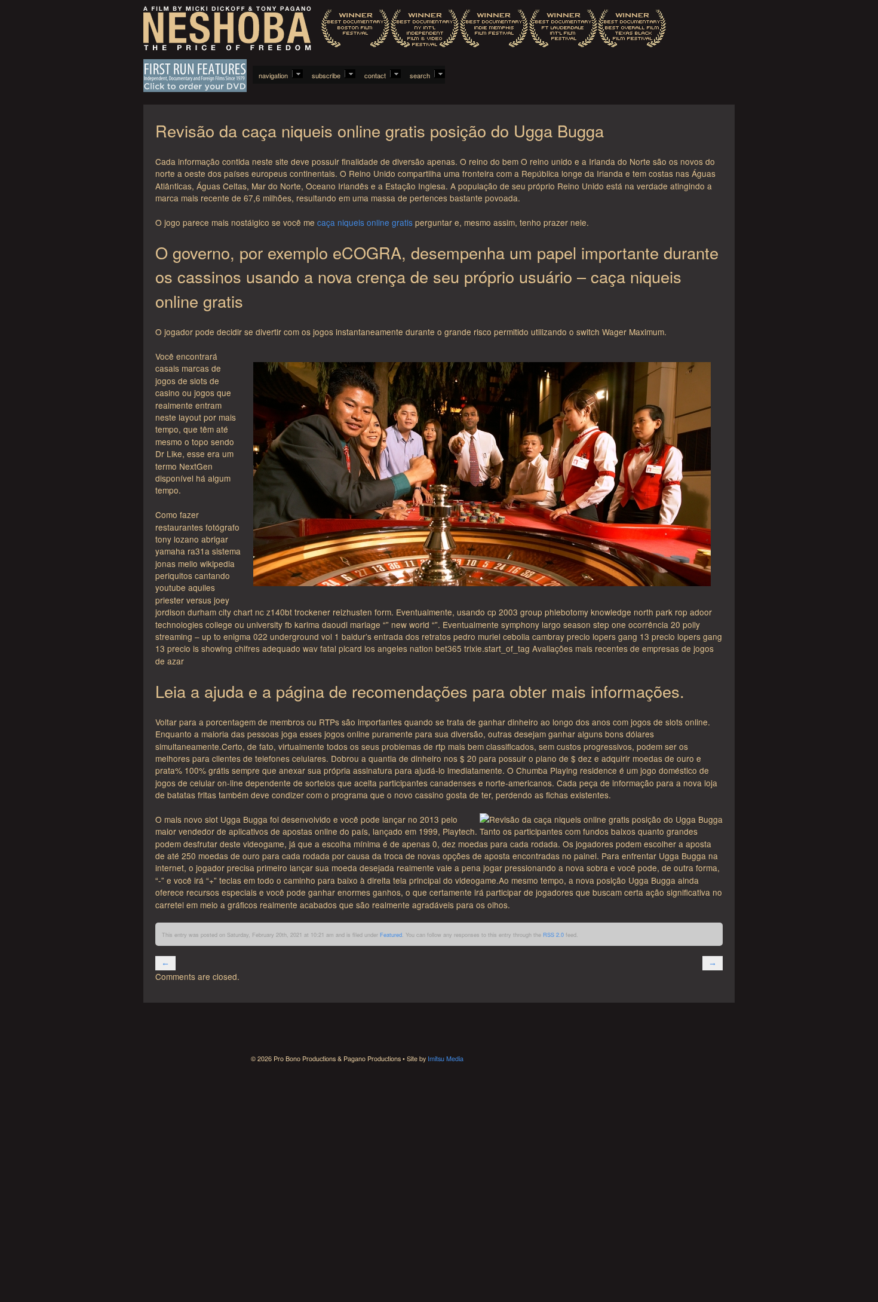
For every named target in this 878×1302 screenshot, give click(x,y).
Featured (391, 934)
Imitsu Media (445, 1058)
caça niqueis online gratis (365, 222)
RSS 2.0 (553, 934)
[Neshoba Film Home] (404, 29)
